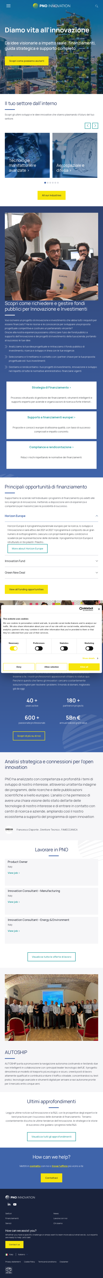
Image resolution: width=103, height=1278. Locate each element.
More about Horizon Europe (27, 548)
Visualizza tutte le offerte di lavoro (51, 956)
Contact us (14, 1244)
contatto (35, 1166)
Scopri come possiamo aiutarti (26, 60)
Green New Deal (15, 572)
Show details (88, 658)
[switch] (39, 648)
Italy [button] (17, 1254)
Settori (8, 1213)
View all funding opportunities (26, 589)
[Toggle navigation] (8, 5)
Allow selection (51, 667)
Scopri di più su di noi (29, 735)
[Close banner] (99, 609)
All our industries (51, 195)
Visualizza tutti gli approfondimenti (51, 1136)
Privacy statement (13, 1261)
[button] (96, 5)
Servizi (8, 1223)
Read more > (16, 165)
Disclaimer (64, 1261)
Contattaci (51, 1177)
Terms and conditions (47, 1261)
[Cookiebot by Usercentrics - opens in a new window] (81, 609)
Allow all (84, 667)
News (56, 1213)
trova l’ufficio (60, 1166)
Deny (18, 667)
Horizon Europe (15, 516)
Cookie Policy (29, 1261)
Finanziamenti (12, 1218)
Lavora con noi (60, 1218)
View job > (14, 872)
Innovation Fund (15, 561)
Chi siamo (58, 1223)
